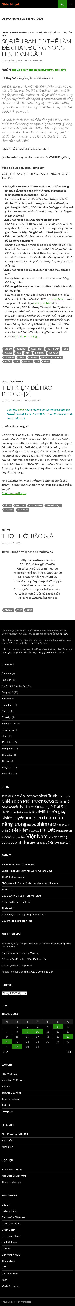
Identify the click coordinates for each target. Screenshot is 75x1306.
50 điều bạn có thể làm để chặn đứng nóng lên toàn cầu (36, 47)
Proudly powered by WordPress (16, 1301)
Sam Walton (35, 505)
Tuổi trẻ (6, 1105)
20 (68, 1036)
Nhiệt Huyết (10, 4)
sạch (67, 824)
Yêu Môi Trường (10, 1285)
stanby (27, 361)
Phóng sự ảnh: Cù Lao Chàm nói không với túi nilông (30, 883)
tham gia (6, 652)
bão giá (9, 610)
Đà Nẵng (43, 843)
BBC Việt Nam (10, 1073)
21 (7, 1041)
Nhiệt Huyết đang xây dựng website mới (23, 914)
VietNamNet (18, 837)
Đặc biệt (6, 698)
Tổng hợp (7, 767)
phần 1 (22, 409)
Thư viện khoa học (12, 1181)
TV (37, 361)
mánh (22, 357)
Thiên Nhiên (8, 1260)
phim (4, 736)
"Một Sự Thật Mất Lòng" (22, 642)
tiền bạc (9, 510)
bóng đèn (21, 349)
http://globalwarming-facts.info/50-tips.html (38, 69)
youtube (8, 842)
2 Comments (34, 400)
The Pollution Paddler (13, 876)
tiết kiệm (23, 510)
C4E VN (6, 1204)
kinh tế (27, 812)
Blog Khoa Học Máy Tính (15, 1134)
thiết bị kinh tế (42, 303)
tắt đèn (68, 830)
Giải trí (6, 530)
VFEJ (4, 1267)
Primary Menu (71, 4)
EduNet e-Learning (12, 1169)
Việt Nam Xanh (10, 1273)
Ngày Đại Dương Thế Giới (16, 901)
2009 (4, 796)
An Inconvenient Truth (38, 795)
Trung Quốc (34, 831)
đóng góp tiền (45, 652)
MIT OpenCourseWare (14, 1175)
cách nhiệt (37, 349)
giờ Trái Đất (57, 806)
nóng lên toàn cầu (52, 357)
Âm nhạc (7, 673)
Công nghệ (35, 32)
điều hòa (39, 353)
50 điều (8, 349)
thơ (19, 610)
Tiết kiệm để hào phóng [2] (27, 390)
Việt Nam (36, 836)
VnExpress (7, 1111)
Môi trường (49, 811)
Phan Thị (20, 505)
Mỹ (63, 812)
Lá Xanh (6, 1248)
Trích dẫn (7, 773)
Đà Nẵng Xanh (9, 1210)
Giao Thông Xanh (11, 1223)
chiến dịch (64, 796)
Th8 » (69, 1051)
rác (17, 361)
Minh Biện (7, 1146)
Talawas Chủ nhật (11, 1092)
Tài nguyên (60, 32)
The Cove (7, 889)
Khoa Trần (7, 1140)
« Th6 (5, 1051)
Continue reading (28, 336)
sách (61, 824)
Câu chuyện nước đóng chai (17, 920)
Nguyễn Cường (10, 952)
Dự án (28, 965)
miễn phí (34, 812)
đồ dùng (53, 353)
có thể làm (53, 349)
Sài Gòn (53, 824)
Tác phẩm (7, 742)
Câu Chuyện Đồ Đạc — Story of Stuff (21, 895)
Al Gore (14, 796)
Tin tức (5, 761)
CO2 (66, 349)
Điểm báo (7, 704)
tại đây (63, 633)
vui (49, 837)
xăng (46, 361)
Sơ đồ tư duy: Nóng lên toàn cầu (29, 959)
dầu (19, 353)
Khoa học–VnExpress (13, 1080)
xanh (55, 836)
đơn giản (9, 357)
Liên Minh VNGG (11, 1254)
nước (7, 361)
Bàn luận (7, 381)
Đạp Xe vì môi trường (13, 1217)
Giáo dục (48, 32)
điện (28, 353)
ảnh (68, 842)
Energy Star (56, 298)
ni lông (34, 357)
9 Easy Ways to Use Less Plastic (18, 864)
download (8, 806)
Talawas (6, 1086)
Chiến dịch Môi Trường (15, 32)
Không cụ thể (9, 723)
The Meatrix (8, 908)
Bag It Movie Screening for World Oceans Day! (27, 870)
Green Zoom (8, 1229)
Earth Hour (30, 806)
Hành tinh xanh (10, 1242)
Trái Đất (47, 830)
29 (17, 1046)
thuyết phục (53, 505)
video (6, 837)
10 (37, 1031)
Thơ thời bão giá (27, 535)
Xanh (4, 1279)
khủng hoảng (17, 812)
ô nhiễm (22, 841)
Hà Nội (6, 812)
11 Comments (34, 60)
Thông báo (7, 754)
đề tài (8, 505)
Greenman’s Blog (11, 1235)
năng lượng (8, 729)
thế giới (6, 830)
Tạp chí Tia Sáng (10, 1098)
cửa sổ (8, 353)
